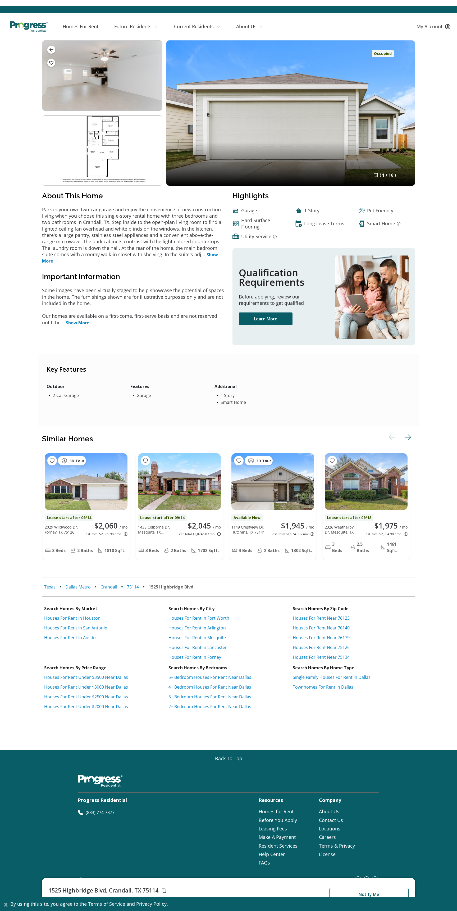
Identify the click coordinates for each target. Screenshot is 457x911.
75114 (133, 587)
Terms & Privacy (337, 846)
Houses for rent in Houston (72, 618)
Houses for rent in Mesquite (197, 638)
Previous (391, 437)
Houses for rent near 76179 (321, 638)
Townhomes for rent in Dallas (323, 687)
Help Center (272, 854)
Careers (327, 837)
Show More (77, 323)
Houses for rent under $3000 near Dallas (86, 687)
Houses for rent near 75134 (321, 657)
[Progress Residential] (28, 26)
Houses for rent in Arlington (197, 628)
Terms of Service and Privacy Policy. (128, 904)
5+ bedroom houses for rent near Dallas (209, 677)
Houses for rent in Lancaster (197, 647)
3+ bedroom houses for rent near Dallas (209, 697)
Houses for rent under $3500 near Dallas (86, 677)
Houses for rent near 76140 (321, 628)
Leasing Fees (273, 828)
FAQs (264, 862)
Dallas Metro (78, 587)
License (327, 854)
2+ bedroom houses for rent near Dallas (209, 706)
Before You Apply (278, 820)
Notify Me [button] (369, 894)
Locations (329, 828)
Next (407, 437)
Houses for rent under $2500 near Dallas (86, 697)
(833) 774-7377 (100, 812)
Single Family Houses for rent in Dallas (332, 677)
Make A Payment (277, 837)
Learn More (265, 319)
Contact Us (331, 820)
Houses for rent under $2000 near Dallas (86, 706)
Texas (50, 587)
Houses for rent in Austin (70, 638)
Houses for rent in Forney (194, 657)
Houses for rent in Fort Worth (198, 618)
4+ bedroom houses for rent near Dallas (209, 687)
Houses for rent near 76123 (321, 618)
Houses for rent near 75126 (321, 647)
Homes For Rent (80, 26)
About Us (329, 811)
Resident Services (278, 846)
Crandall (108, 587)
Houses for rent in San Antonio (75, 628)
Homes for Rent (276, 811)
